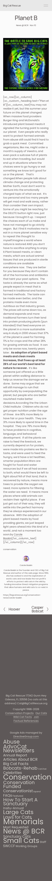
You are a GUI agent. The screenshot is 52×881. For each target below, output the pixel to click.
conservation (9, 549)
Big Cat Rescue (12, 5)
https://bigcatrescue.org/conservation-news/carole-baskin (22, 596)
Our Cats (41, 713)
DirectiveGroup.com (26, 736)
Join (36, 717)
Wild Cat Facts (22, 717)
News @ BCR (22, 25)
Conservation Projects (19, 713)
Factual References (26, 721)
